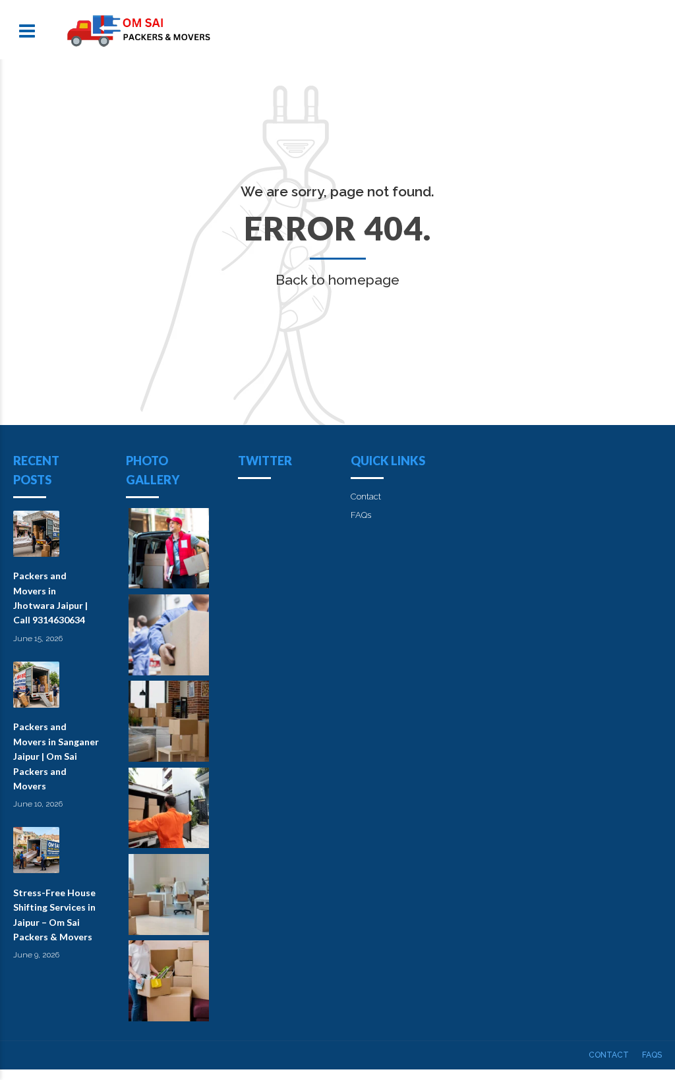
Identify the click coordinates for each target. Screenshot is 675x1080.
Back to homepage (337, 279)
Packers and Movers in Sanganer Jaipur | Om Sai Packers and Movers (56, 756)
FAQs (361, 515)
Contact (366, 496)
